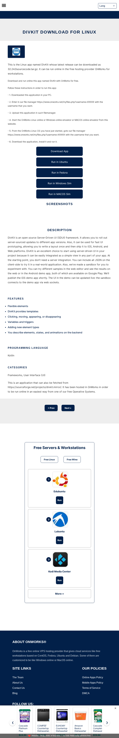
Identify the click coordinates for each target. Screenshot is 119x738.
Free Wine (72, 459)
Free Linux (49, 459)
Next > (68, 408)
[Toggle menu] (4, 5)
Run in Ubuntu (59, 161)
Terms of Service (91, 688)
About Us (17, 682)
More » (59, 593)
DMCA (86, 693)
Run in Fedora (60, 172)
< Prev (51, 408)
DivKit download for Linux (59, 32)
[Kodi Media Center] (61, 559)
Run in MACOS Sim (59, 194)
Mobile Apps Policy (92, 682)
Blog (15, 693)
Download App (59, 151)
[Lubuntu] (61, 519)
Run (59, 500)
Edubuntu (59, 491)
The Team (17, 677)
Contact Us (18, 688)
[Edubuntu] (61, 479)
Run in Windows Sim (59, 183)
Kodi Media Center (59, 571)
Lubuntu (60, 531)
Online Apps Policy (92, 677)
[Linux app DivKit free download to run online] (16, 51)
